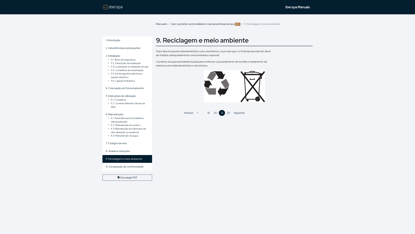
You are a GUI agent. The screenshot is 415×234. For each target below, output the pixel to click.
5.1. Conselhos (118, 99)
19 (208, 113)
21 (222, 113)
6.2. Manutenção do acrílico (125, 125)
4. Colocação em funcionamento (125, 88)
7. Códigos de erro (116, 143)
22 (228, 113)
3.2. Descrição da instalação (126, 63)
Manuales (161, 24)
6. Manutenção (114, 114)
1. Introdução (113, 40)
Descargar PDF (128, 177)
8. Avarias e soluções (118, 151)
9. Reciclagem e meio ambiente (124, 159)
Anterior (188, 113)
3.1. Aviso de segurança (123, 59)
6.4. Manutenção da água (124, 135)
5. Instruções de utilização (121, 96)
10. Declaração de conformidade (125, 166)
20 (215, 113)
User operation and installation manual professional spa (205, 24)
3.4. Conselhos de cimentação (127, 70)
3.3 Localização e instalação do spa (129, 66)
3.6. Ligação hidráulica (123, 80)
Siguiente (239, 113)
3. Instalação (113, 56)
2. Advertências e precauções (123, 48)
